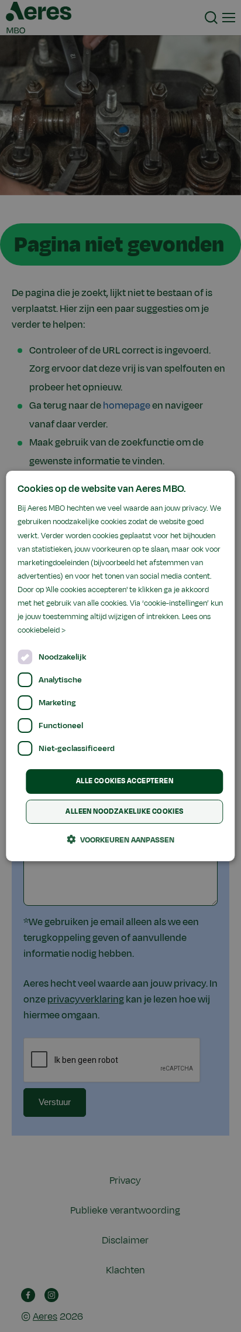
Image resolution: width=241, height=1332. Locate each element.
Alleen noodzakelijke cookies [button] (124, 811)
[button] (120, 840)
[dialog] (120, 666)
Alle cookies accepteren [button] (124, 781)
